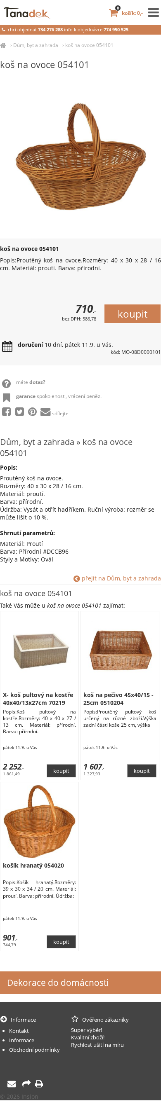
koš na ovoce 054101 (89, 45)
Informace (21, 1040)
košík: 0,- (130, 13)
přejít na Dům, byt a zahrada (120, 578)
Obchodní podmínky (34, 1049)
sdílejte (60, 413)
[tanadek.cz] (3, 45)
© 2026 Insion (19, 1096)
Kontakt (19, 1030)
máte (30, 382)
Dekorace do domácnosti (58, 982)
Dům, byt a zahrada (35, 45)
